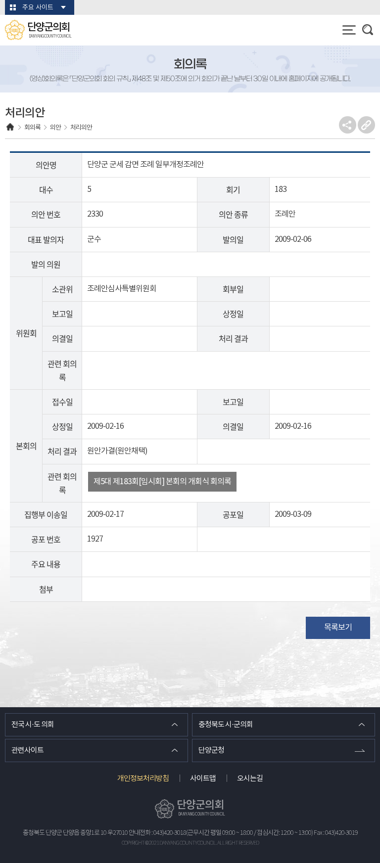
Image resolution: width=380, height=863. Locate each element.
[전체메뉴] (349, 30)
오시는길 (250, 778)
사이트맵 (203, 778)
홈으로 (10, 128)
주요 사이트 (37, 7)
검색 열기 (368, 30)
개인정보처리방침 (143, 778)
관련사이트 (27, 750)
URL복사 (366, 125)
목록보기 (338, 627)
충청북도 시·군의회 (225, 725)
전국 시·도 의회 (32, 725)
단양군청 (211, 750)
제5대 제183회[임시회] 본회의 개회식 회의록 (162, 481)
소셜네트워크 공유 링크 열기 (347, 125)
